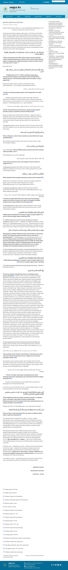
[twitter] (48, 2)
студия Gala (36, 567)
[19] (4, 552)
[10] (4, 520)
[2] (3, 492)
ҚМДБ (18, 16)
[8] (3, 513)
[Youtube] (47, 2)
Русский (11, 2)
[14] (4, 534)
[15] (24, 335)
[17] (4, 545)
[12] (36, 246)
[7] (12, 163)
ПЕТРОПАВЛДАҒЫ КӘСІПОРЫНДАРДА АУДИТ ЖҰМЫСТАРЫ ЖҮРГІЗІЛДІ (56, 65)
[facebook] (44, 2)
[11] (13, 237)
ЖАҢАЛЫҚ (27, 16)
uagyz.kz (15, 7)
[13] (4, 531)
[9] (3, 517)
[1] (18, 62)
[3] (3, 496)
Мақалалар (38, 16)
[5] (3, 503)
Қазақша (5, 2)
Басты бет (9, 16)
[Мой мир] (45, 2)
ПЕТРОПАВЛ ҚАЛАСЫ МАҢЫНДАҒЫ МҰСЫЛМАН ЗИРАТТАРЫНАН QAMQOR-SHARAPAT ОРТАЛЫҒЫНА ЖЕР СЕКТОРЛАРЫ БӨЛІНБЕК (57, 25)
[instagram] (43, 2)
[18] (4, 548)
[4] (3, 499)
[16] (4, 541)
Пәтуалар (59, 16)
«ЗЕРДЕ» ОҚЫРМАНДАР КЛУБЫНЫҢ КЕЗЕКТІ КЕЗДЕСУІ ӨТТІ (57, 47)
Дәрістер (48, 16)
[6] (16, 151)
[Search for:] (58, 1)
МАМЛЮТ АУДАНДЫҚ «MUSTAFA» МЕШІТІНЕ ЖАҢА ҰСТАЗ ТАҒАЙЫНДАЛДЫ (56, 32)
